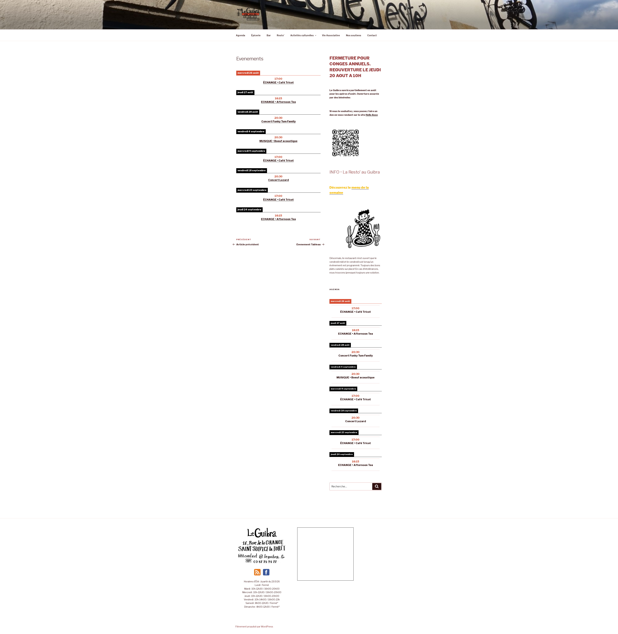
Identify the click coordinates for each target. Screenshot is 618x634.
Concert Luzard (278, 180)
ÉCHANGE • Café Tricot (278, 82)
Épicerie (256, 35)
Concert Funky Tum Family (278, 121)
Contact (372, 35)
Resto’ (280, 35)
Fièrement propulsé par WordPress (254, 626)
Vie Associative (331, 35)
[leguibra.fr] (262, 537)
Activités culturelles (302, 35)
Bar (269, 35)
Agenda (240, 35)
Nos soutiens (353, 35)
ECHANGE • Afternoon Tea (278, 101)
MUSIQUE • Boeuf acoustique (278, 141)
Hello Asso (372, 114)
